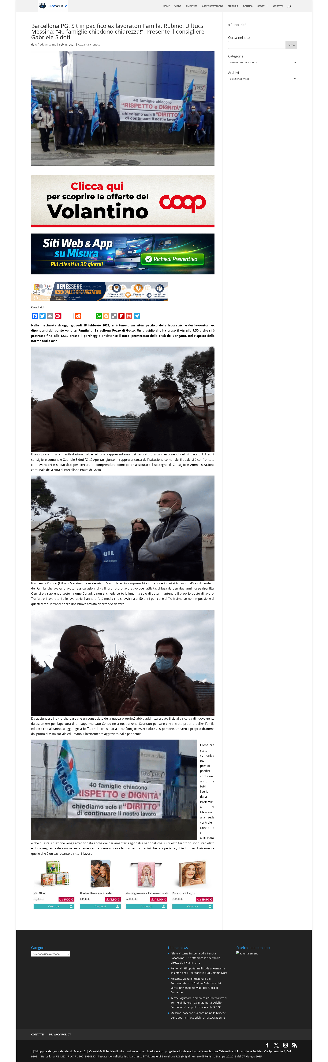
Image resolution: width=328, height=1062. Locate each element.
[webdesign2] (122, 276)
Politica (247, 6)
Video (177, 6)
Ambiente (191, 6)
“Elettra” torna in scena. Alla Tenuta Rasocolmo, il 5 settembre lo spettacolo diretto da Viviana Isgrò (195, 958)
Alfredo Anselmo (45, 44)
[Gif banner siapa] (99, 298)
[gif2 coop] (122, 225)
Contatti (37, 1034)
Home (166, 6)
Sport (260, 6)
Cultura (233, 6)
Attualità (83, 44)
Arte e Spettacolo (212, 6)
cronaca (95, 44)
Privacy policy (60, 1034)
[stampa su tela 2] (122, 907)
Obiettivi (278, 6)
